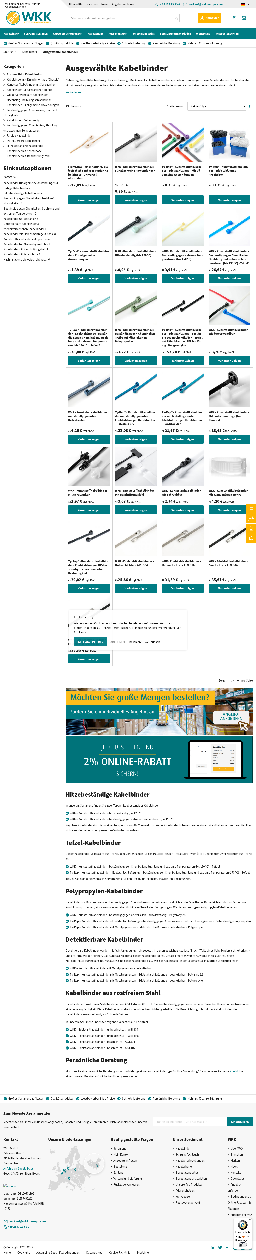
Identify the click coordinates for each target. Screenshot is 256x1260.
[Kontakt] (251, 518)
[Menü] (249, 1220)
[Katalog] (251, 538)
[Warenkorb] (251, 509)
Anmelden (212, 18)
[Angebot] (251, 528)
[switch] (243, 1244)
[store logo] (21, 18)
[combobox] (124, 18)
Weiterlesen (152, 642)
